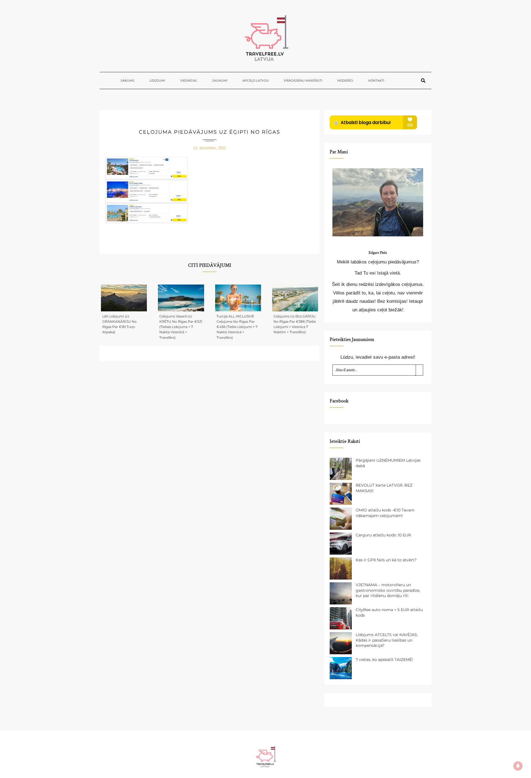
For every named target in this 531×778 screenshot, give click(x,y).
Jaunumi (219, 80)
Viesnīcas (188, 80)
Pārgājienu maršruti (303, 80)
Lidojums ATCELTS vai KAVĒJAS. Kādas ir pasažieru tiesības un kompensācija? (387, 640)
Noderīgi (345, 80)
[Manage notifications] (518, 765)
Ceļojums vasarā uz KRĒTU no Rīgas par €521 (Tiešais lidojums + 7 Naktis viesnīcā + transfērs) (180, 327)
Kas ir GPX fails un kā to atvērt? (386, 559)
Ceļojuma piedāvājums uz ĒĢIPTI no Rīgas (209, 132)
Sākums (127, 80)
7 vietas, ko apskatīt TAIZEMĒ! (384, 659)
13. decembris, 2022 (209, 148)
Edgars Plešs (378, 252)
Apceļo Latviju (256, 80)
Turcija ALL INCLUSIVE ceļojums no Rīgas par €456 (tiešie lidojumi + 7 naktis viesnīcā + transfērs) (237, 327)
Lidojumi (157, 80)
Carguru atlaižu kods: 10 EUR (383, 535)
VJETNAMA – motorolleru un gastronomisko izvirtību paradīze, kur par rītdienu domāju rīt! (388, 590)
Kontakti (376, 80)
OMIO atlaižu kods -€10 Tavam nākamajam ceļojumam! (385, 513)
